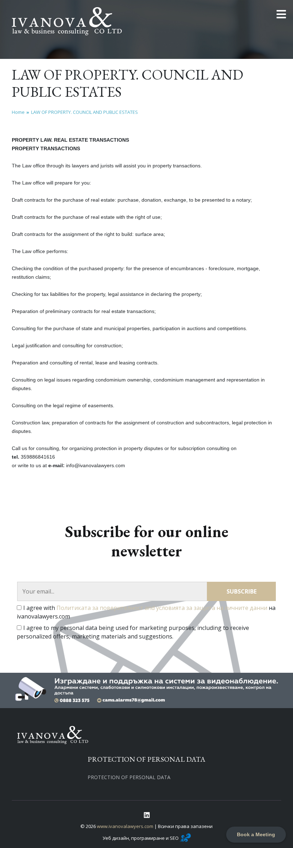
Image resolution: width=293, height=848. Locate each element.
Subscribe (242, 591)
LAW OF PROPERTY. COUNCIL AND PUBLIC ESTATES (84, 112)
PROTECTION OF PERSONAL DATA (129, 777)
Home (18, 112)
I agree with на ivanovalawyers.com (146, 612)
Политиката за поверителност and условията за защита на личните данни (161, 608)
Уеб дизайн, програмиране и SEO (141, 838)
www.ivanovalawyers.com (125, 826)
